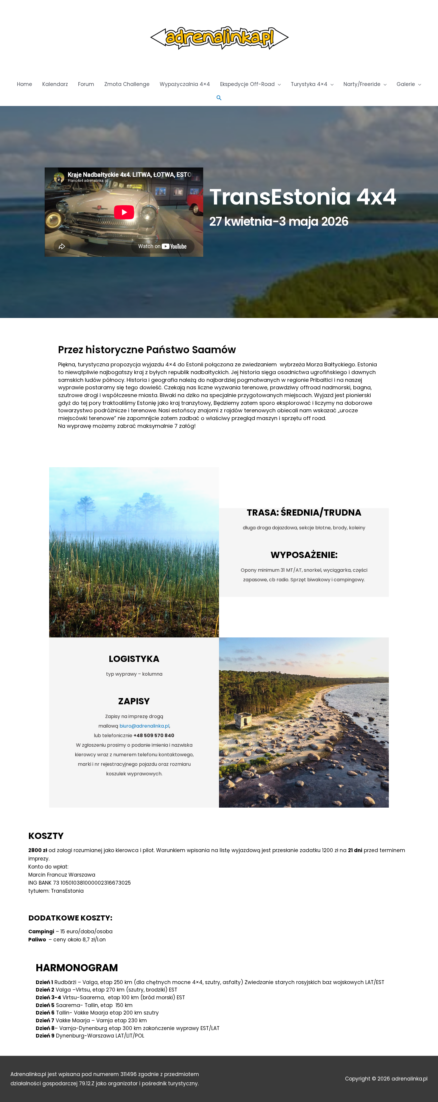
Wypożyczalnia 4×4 (185, 84)
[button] (219, 97)
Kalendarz (55, 84)
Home (24, 84)
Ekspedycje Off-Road (247, 84)
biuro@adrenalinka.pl (144, 726)
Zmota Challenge (127, 84)
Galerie (406, 84)
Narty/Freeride (362, 84)
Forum (86, 84)
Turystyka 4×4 (309, 84)
